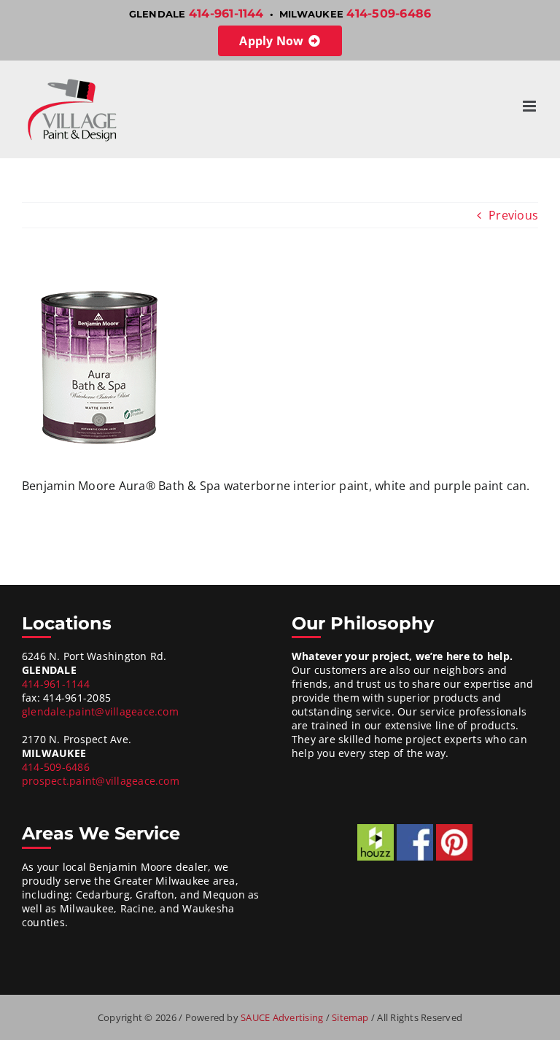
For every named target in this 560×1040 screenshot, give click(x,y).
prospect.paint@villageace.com (100, 781)
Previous (513, 215)
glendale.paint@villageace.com (100, 711)
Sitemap (351, 1017)
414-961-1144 (226, 13)
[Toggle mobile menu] (530, 106)
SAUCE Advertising (283, 1017)
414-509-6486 (388, 13)
